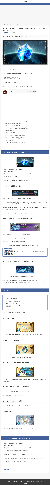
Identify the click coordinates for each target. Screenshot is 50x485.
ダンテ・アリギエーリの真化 (13, 134)
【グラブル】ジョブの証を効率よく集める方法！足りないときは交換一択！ (29, 252)
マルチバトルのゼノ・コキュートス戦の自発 (16, 137)
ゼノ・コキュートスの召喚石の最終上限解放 (16, 135)
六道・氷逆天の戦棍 (11, 132)
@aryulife (12, 69)
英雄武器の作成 (11, 140)
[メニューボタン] (48, 1)
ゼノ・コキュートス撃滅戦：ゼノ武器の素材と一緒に (18, 128)
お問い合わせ (15, 481)
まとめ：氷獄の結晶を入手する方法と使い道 (15, 142)
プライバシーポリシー (39, 481)
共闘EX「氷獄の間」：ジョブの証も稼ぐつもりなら (18, 127)
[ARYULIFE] (25, 1)
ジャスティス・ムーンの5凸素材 (14, 138)
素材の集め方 (6, 32)
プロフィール (9, 481)
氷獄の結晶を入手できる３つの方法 (13, 123)
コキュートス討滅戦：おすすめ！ (14, 125)
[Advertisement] (25, 14)
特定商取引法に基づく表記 (29, 481)
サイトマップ (21, 481)
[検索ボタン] (1, 1)
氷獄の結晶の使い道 (9, 130)
